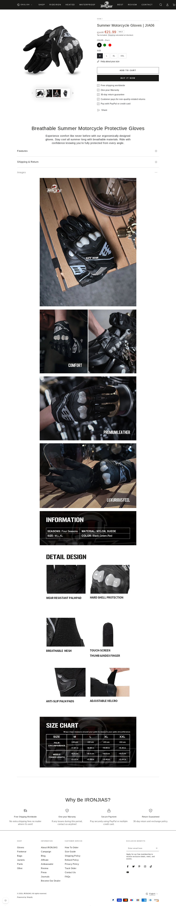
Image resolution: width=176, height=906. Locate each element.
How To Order (71, 847)
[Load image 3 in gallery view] (57, 93)
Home (99, 19)
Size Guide (70, 852)
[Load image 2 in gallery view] (48, 93)
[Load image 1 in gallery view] (40, 93)
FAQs (67, 877)
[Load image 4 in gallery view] (65, 93)
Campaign (46, 852)
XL (114, 56)
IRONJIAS (27, 893)
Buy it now (128, 78)
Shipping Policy (72, 856)
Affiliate (44, 860)
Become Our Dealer (50, 881)
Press (44, 872)
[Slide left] (32, 93)
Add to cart (128, 70)
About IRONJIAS (49, 847)
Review (44, 868)
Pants (20, 864)
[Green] (104, 45)
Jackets (21, 860)
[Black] (99, 45)
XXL (122, 56)
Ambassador (47, 864)
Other (20, 868)
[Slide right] (73, 93)
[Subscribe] (157, 848)
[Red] (110, 45)
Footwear (21, 852)
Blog (43, 856)
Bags (19, 856)
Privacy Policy (72, 864)
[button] (160, 5)
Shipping (111, 35)
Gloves (20, 847)
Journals (45, 877)
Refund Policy (72, 860)
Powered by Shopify (25, 897)
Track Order (70, 868)
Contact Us (70, 872)
